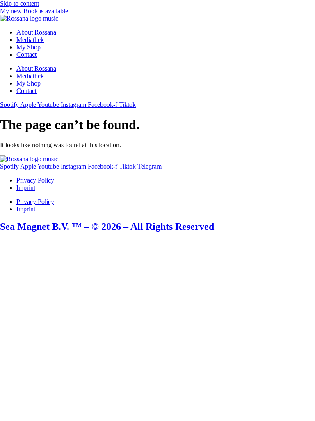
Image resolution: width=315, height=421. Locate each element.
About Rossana (36, 32)
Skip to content (19, 3)
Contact (26, 54)
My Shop (28, 47)
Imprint (25, 187)
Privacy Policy (35, 180)
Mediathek (30, 39)
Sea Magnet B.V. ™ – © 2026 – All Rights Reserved (107, 226)
